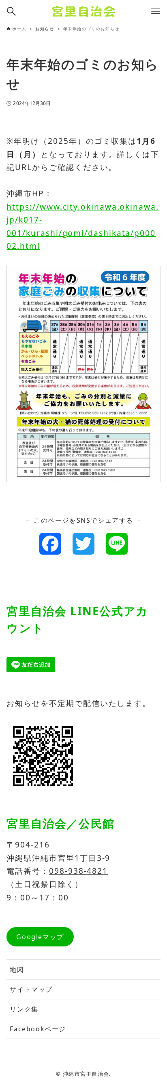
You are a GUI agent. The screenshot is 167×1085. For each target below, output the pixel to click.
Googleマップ (40, 936)
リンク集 (24, 1009)
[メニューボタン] (156, 11)
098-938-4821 (78, 870)
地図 (17, 969)
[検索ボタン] (11, 11)
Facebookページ (38, 1028)
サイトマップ (31, 989)
